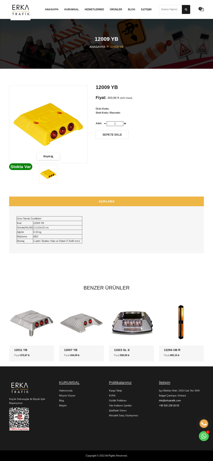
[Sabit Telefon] (204, 423)
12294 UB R (172, 350)
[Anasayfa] (20, 10)
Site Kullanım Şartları (120, 405)
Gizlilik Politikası (118, 400)
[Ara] (186, 9)
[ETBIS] (19, 420)
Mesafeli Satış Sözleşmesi (123, 415)
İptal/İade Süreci (117, 410)
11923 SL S (122, 350)
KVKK (112, 395)
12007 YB (70, 350)
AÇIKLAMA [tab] (106, 201)
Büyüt (46, 156)
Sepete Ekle (112, 134)
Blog (61, 400)
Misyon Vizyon (67, 395)
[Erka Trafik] (19, 388)
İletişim (63, 405)
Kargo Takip (115, 390)
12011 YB (20, 350)
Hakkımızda (65, 390)
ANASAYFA (97, 46)
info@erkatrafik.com (170, 400)
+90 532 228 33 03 (169, 405)
